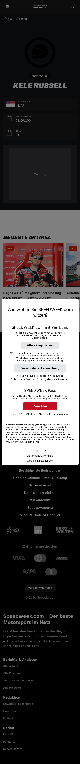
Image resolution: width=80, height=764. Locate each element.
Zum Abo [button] (40, 406)
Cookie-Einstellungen (40, 460)
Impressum (40, 450)
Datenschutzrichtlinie (40, 455)
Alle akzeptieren (40, 345)
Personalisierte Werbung (40, 368)
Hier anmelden (60, 414)
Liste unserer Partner (61, 439)
